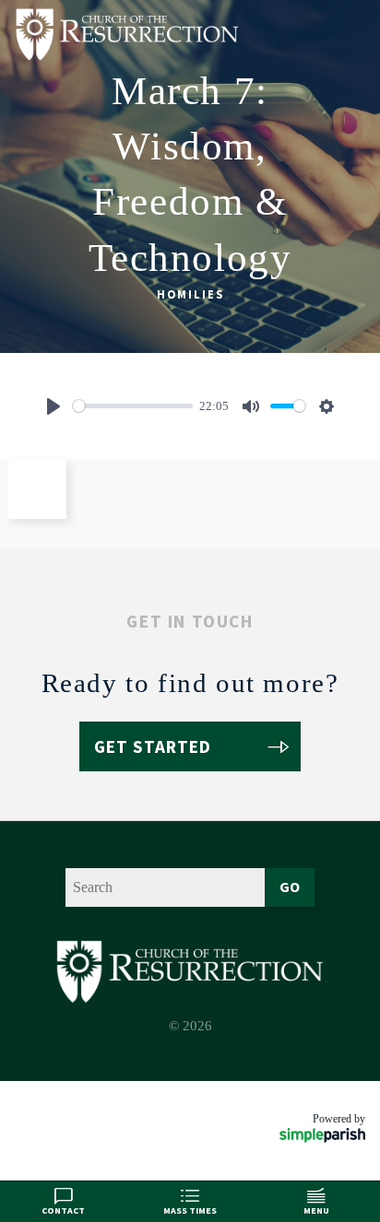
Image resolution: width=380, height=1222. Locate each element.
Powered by (339, 1118)
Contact (63, 1210)
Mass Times (190, 1210)
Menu (316, 1210)
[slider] (133, 406)
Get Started (152, 746)
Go (289, 886)
